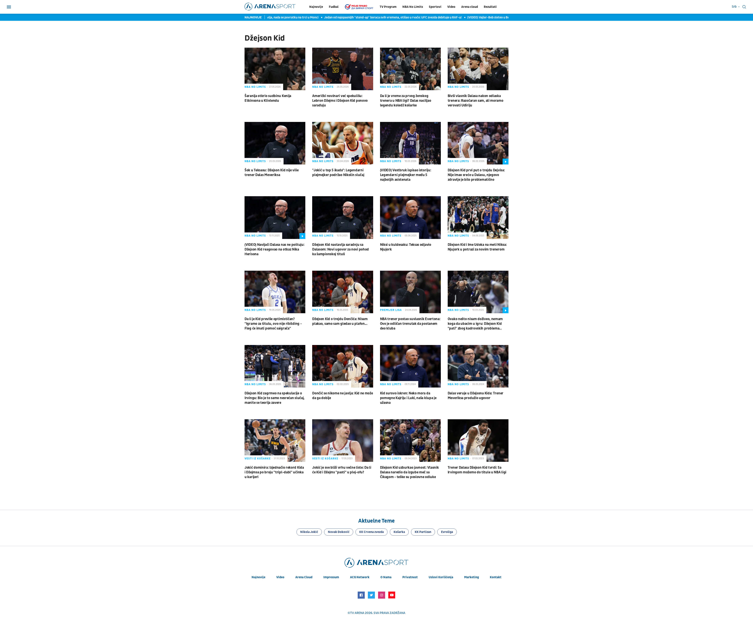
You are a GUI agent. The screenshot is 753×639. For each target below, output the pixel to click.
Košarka (399, 532)
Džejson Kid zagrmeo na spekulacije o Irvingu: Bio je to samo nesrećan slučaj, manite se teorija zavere (275, 398)
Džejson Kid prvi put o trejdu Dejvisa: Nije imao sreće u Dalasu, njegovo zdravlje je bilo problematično (476, 175)
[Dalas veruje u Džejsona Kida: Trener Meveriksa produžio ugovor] (478, 366)
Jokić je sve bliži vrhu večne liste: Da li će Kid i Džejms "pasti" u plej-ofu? (341, 470)
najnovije (258, 577)
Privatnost (410, 577)
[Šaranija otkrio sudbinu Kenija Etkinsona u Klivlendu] (275, 69)
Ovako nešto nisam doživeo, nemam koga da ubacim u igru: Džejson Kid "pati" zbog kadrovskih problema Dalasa (475, 324)
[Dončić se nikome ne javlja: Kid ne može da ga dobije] (342, 366)
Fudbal (333, 7)
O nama (385, 577)
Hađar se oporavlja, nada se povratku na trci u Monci (269, 17)
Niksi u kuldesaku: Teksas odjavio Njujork (405, 247)
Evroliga (447, 532)
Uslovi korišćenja (441, 577)
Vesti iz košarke (258, 458)
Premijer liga (391, 310)
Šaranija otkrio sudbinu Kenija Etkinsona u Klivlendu (268, 98)
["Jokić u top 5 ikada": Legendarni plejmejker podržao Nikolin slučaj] (342, 143)
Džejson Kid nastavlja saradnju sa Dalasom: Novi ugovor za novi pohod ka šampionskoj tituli (340, 249)
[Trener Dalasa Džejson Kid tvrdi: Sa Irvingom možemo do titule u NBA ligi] (478, 440)
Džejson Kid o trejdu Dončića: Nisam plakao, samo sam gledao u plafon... (340, 321)
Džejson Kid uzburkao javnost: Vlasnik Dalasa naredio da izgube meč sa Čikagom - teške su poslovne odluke (409, 472)
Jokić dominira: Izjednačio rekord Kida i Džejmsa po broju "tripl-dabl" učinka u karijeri (274, 472)
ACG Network (359, 577)
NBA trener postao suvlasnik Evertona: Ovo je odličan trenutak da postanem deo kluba (410, 324)
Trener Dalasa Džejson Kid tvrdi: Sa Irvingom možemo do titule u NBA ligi (477, 470)
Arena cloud (469, 7)
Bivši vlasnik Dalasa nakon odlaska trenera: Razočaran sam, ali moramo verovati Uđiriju (475, 101)
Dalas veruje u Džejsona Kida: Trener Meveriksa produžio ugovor (475, 395)
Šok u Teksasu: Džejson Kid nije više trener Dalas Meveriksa (271, 172)
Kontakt (495, 577)
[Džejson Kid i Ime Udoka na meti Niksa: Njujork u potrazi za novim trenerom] (478, 217)
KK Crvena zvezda (371, 532)
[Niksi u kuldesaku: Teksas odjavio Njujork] (410, 217)
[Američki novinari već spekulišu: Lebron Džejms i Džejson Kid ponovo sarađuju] (342, 69)
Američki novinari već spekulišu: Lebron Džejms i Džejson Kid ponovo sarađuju (340, 101)
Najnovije (316, 7)
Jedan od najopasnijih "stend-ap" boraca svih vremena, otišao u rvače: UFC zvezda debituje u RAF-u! (380, 17)
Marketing (471, 577)
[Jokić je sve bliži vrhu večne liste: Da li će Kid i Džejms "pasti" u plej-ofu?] (342, 440)
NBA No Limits (412, 7)
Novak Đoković (338, 532)
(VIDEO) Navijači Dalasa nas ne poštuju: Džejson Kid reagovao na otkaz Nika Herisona (274, 249)
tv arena (357, 613)
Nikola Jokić (309, 532)
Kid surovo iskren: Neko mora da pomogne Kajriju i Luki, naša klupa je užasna (408, 398)
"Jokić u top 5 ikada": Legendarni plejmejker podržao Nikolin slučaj (338, 172)
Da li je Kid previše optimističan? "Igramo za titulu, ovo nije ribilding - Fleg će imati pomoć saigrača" (273, 324)
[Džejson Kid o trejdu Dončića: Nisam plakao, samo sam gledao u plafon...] (342, 292)
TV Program (388, 7)
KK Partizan (423, 532)
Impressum (331, 577)
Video (451, 7)
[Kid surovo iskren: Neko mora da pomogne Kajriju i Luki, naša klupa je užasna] (410, 366)
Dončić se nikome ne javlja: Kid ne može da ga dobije (342, 395)
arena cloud (303, 577)
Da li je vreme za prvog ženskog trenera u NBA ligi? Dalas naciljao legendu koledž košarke (405, 101)
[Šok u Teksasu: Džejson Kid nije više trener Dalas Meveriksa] (275, 143)
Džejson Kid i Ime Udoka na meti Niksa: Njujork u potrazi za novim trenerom (477, 247)
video (280, 577)
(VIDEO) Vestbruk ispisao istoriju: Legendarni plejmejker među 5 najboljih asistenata (405, 175)
